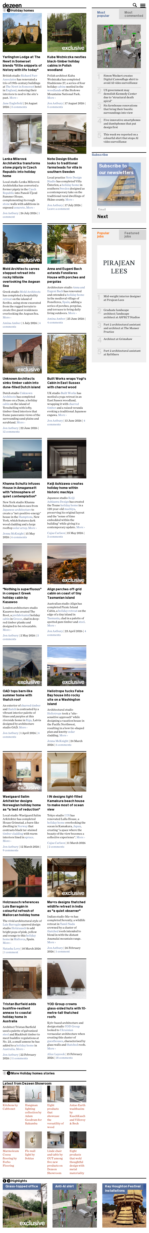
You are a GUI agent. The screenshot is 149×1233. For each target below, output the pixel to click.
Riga (29, 720)
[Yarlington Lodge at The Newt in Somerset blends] (22, 34)
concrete (19, 207)
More (13, 97)
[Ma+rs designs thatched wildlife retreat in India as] (66, 879)
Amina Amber (12, 323)
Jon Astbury (55, 103)
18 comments (64, 1057)
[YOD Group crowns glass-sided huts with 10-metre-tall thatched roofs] (66, 981)
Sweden (64, 188)
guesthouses (55, 1041)
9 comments (10, 850)
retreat (7, 299)
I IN (67, 815)
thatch (12, 709)
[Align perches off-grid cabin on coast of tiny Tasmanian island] (66, 566)
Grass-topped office (21, 1186)
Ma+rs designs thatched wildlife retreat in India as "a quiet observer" (66, 906)
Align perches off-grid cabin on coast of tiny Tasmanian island (64, 593)
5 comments (55, 107)
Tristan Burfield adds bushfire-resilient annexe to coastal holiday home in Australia (19, 1012)
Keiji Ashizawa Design (61, 499)
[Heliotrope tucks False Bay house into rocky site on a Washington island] (66, 668)
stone (6, 204)
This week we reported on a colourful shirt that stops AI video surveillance (121, 138)
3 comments (19, 107)
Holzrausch (18, 928)
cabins (61, 86)
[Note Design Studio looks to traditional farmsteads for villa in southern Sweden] (66, 136)
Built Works (68, 393)
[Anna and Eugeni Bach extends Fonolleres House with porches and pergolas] (66, 246)
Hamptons (25, 517)
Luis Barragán (12, 924)
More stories (33, 1073)
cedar (71, 731)
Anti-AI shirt (64, 1186)
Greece (17, 618)
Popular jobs (103, 235)
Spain (66, 302)
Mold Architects (30, 291)
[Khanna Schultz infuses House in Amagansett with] (22, 460)
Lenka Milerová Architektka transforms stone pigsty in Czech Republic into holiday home (21, 167)
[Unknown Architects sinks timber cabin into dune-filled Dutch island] (22, 355)
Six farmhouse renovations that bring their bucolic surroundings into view (120, 109)
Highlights (19, 1180)
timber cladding (13, 833)
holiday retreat (67, 611)
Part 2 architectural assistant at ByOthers (122, 352)
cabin (6, 404)
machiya (69, 509)
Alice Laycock (56, 1054)
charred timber (31, 705)
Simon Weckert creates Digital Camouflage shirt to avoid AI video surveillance (121, 79)
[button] (134, 5)
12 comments (11, 431)
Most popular (103, 14)
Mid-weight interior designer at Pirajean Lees (122, 298)
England (11, 90)
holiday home (70, 185)
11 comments (19, 1058)
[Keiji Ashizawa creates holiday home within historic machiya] (66, 460)
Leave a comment (58, 209)
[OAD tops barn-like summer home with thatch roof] (22, 668)
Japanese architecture (17, 509)
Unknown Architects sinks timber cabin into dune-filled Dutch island (21, 383)
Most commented (133, 14)
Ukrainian (66, 1030)
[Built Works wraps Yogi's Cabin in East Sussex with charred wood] (66, 355)
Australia (9, 1049)
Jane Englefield (13, 103)
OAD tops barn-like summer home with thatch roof (18, 695)
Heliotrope (54, 713)
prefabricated (21, 615)
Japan (77, 826)
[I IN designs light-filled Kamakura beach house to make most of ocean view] (66, 774)
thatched (53, 931)
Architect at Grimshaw (118, 339)
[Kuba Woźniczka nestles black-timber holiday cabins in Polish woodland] (66, 34)
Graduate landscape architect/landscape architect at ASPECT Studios (122, 313)
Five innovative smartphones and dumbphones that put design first (122, 123)
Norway (22, 826)
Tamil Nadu (67, 924)
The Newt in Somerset (20, 86)
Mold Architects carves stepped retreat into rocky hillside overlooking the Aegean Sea (21, 277)
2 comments (56, 846)
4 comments (55, 322)
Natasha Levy (11, 948)
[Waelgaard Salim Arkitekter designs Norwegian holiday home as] (22, 774)
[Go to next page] (9, 10)
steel (81, 622)
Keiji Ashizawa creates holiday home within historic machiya (65, 488)
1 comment (11, 952)
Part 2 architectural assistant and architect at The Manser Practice (122, 328)
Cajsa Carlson (56, 533)
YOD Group (72, 1026)
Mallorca (19, 939)
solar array (20, 528)
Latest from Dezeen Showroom (27, 1083)
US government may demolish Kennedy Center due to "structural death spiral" (120, 95)
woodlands (54, 90)
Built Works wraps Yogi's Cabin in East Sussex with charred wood (66, 383)
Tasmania (53, 618)
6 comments (19, 537)
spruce (29, 837)
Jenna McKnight (13, 533)
